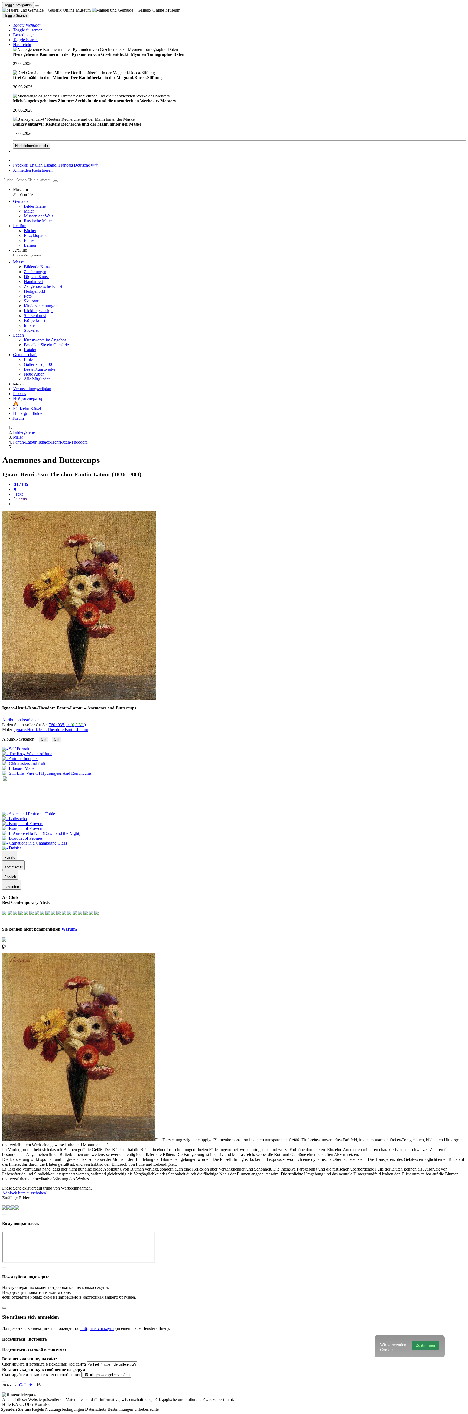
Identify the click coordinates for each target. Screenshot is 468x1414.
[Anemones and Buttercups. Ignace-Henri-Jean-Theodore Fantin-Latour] (79, 698)
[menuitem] (95, 165)
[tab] (20, 484)
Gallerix (26, 1385)
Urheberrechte (146, 1409)
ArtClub (28, 252)
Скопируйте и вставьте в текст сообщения (41, 1374)
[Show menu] (37, 6)
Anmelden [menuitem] (22, 170)
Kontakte (42, 1404)
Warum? (69, 929)
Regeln (38, 1409)
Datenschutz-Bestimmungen (109, 1409)
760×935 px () (67, 724)
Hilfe (7, 1404)
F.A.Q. (18, 1404)
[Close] (55, 181)
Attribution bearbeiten (21, 720)
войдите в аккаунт (97, 1328)
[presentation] (239, 503)
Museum (23, 192)
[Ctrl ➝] (28, 814)
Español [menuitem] (50, 165)
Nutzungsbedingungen (65, 1409)
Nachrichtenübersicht (31, 146)
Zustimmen (425, 1345)
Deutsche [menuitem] (82, 165)
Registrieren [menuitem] (42, 170)
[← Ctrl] (47, 773)
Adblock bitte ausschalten (24, 1193)
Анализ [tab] (20, 499)
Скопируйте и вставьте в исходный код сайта (44, 1364)
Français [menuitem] (65, 165)
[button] (27, 25)
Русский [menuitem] (20, 165)
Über (30, 1404)
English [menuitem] (36, 165)
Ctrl (43, 739)
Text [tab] (18, 494)
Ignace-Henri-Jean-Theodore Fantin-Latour (51, 729)
